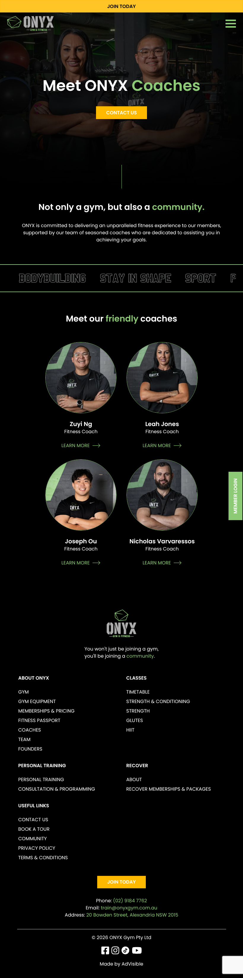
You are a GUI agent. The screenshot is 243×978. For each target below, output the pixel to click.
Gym (23, 692)
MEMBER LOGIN (235, 496)
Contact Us (121, 112)
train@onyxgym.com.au (129, 907)
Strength (138, 711)
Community (32, 838)
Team (24, 739)
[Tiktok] (125, 952)
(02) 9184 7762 (130, 900)
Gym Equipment (37, 701)
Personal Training (42, 765)
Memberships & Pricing (46, 711)
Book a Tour (34, 829)
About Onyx (33, 678)
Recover (137, 765)
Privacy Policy (36, 848)
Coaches (29, 730)
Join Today (121, 6)
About (134, 779)
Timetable (138, 692)
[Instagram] (115, 952)
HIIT (130, 730)
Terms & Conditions (43, 857)
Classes (136, 678)
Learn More (75, 445)
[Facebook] (105, 952)
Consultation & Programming (56, 789)
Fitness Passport (39, 720)
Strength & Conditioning (158, 701)
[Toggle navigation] (231, 24)
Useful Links (33, 805)
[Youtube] (137, 952)
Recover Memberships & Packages (168, 789)
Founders (30, 749)
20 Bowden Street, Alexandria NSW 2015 (132, 914)
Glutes (134, 720)
